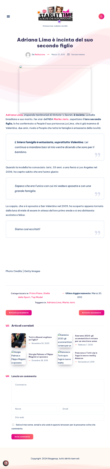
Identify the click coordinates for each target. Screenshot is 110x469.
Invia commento (22, 437)
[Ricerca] (101, 16)
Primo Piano (35, 293)
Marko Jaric (68, 302)
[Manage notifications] (6, 462)
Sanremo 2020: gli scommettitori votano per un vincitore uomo (86, 338)
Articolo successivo (91, 312)
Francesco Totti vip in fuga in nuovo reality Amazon (86, 355)
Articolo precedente (19, 312)
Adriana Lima (14, 114)
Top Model (37, 297)
